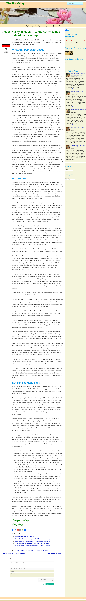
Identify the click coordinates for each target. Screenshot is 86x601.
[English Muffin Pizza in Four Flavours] (68, 129)
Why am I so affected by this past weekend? (13, 29)
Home (23, 25)
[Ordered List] (18, 569)
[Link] (24, 569)
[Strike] (16, 569)
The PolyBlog (15, 3)
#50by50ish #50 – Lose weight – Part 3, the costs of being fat (33, 538)
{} (26, 568)
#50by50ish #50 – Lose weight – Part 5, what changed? (32, 543)
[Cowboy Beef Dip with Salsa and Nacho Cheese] (68, 147)
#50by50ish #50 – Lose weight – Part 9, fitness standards (32, 541)
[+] (27, 568)
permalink (46, 550)
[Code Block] (23, 569)
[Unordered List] (19, 569)
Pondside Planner (19, 550)
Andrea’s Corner (61, 25)
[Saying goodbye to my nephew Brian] (68, 111)
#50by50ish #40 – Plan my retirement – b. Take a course (32, 545)
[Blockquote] (21, 569)
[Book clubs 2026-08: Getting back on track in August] (68, 75)
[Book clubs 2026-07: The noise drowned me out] (68, 93)
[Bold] (11, 569)
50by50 (29, 550)
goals (33, 550)
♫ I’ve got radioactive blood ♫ (24, 536)
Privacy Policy (81, 598)
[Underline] (15, 569)
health (38, 550)
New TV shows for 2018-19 (55, 29)
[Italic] (13, 569)
